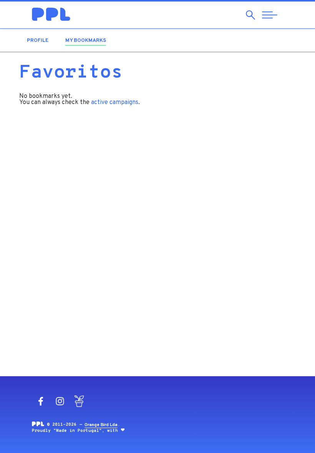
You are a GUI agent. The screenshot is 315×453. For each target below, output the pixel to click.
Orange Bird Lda (101, 425)
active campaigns (114, 102)
